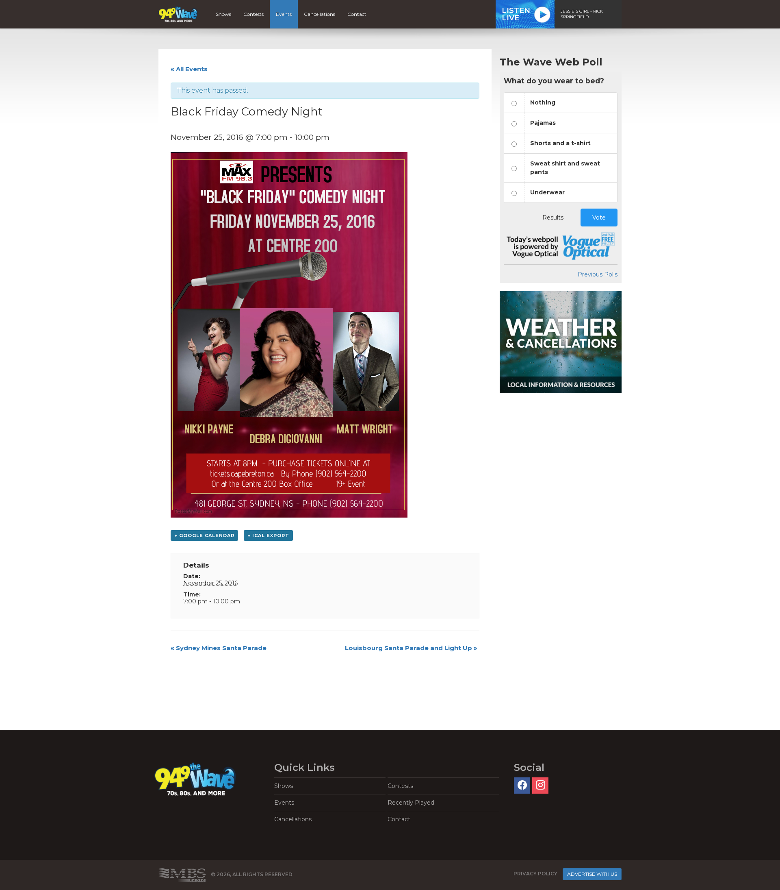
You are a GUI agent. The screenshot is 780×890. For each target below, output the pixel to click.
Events (284, 14)
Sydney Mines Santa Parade (218, 648)
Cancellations (319, 14)
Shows (223, 14)
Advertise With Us (592, 874)
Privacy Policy (535, 873)
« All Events (189, 69)
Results (552, 217)
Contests (253, 14)
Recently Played (411, 802)
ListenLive (516, 14)
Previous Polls (598, 274)
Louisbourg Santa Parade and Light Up (411, 648)
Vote (599, 217)
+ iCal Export (268, 535)
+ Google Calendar (204, 535)
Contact (356, 14)
